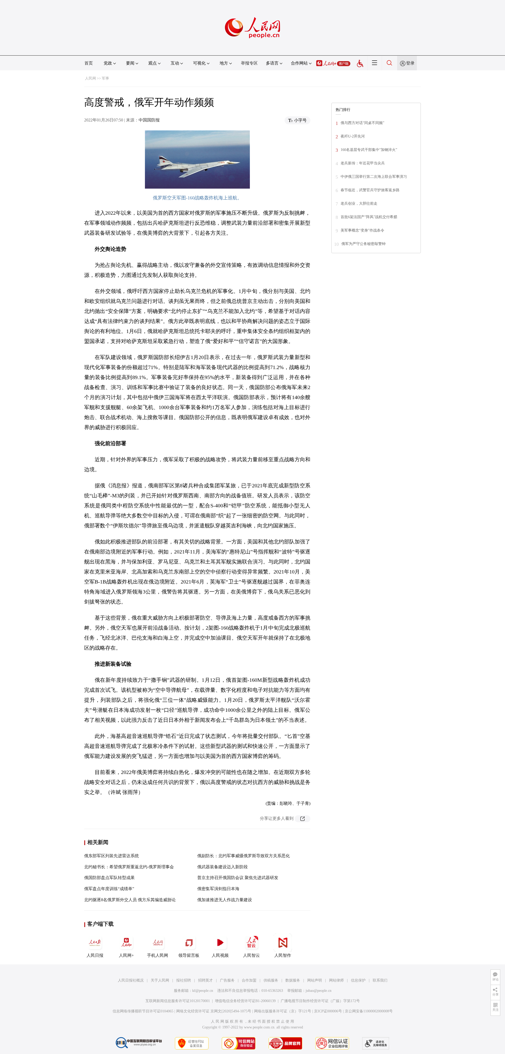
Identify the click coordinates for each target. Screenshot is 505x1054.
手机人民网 (157, 955)
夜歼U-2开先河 (353, 136)
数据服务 (292, 980)
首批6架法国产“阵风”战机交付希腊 (369, 217)
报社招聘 (183, 980)
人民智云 (251, 955)
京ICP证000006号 (328, 1011)
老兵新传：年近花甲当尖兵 (363, 163)
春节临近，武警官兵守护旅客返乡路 (370, 190)
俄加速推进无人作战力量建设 (224, 900)
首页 (88, 63)
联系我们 (380, 980)
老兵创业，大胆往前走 (359, 203)
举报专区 (249, 63)
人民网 (90, 78)
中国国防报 (149, 120)
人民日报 (95, 955)
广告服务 (227, 980)
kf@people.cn (202, 991)
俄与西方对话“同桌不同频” (362, 123)
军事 (105, 78)
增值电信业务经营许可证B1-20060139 (245, 1001)
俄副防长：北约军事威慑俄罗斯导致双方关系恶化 (243, 856)
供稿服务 (271, 980)
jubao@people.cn (318, 991)
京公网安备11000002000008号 (369, 1011)
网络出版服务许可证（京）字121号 (282, 1011)
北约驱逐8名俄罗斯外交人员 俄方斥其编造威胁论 (130, 900)
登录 (410, 63)
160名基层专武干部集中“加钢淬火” (369, 150)
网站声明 (314, 980)
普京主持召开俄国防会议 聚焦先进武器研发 (237, 877)
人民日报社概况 (131, 980)
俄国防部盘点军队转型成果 (109, 877)
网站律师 (336, 980)
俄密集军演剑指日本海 (218, 888)
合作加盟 (249, 980)
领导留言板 (188, 955)
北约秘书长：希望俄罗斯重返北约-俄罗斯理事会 (129, 867)
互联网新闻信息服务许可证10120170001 (177, 1001)
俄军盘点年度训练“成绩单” (109, 888)
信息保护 (358, 980)
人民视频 (220, 955)
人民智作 (282, 955)
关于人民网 (160, 980)
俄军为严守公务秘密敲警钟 (363, 244)
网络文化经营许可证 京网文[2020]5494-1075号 (213, 1011)
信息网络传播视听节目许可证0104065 (143, 1011)
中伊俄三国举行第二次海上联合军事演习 (374, 177)
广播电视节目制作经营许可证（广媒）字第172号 (320, 1001)
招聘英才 (205, 980)
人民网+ (126, 955)
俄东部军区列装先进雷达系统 (111, 856)
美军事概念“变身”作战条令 (362, 230)
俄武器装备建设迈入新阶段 (222, 867)
